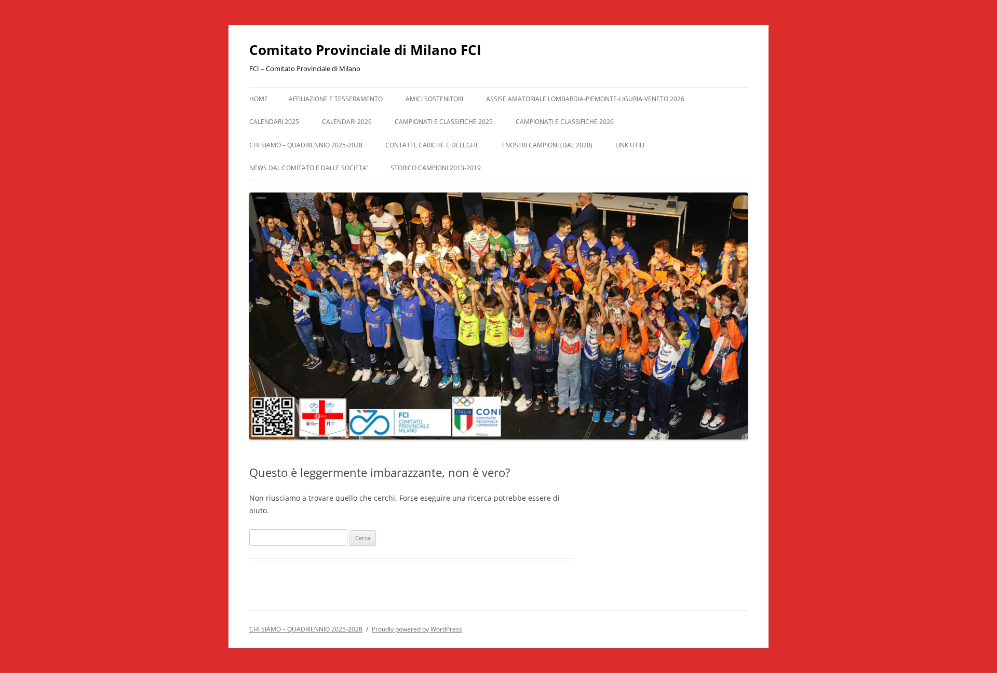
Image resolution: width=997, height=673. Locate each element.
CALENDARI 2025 (274, 121)
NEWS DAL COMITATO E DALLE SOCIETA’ (308, 167)
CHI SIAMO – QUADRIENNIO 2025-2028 (305, 145)
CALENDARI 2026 (347, 121)
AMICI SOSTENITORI (434, 98)
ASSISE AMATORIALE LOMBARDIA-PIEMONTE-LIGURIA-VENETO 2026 (585, 98)
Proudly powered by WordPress (417, 629)
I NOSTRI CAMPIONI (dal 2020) (547, 145)
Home (258, 98)
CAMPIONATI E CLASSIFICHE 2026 (565, 121)
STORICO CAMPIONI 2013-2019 (435, 167)
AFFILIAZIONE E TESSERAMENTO (336, 98)
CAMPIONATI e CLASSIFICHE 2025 (444, 121)
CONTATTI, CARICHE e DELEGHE (432, 145)
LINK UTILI (629, 145)
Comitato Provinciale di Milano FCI (365, 49)
